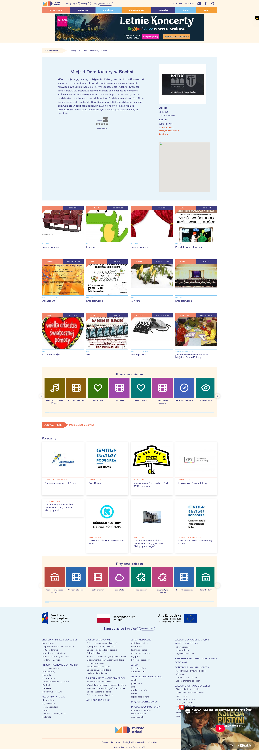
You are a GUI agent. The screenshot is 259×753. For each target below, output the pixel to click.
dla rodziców (136, 10)
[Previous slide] (41, 396)
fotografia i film (138, 671)
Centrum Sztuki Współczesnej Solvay (195, 542)
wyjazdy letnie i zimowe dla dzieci (191, 671)
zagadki (163, 10)
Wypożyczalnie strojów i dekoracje (58, 646)
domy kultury (95, 480)
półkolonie (180, 674)
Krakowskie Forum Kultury (192, 483)
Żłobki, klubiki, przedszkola (147, 676)
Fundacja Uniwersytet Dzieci (60, 483)
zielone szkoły (137, 717)
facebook (163, 134)
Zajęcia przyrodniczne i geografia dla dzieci (106, 656)
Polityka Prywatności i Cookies (140, 742)
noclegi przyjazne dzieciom (188, 681)
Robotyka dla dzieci (96, 653)
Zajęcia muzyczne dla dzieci (99, 681)
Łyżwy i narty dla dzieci (186, 699)
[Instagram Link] (199, 3)
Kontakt (177, 3)
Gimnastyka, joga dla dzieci (188, 689)
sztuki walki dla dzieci (185, 706)
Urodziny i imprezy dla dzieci (59, 639)
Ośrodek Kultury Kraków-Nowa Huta (106, 542)
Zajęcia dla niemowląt (145, 701)
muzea (45, 710)
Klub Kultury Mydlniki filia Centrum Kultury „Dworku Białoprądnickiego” (148, 543)
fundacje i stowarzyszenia (57, 480)
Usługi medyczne (141, 639)
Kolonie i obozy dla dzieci (187, 677)
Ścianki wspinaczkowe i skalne (55, 681)
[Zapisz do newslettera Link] (212, 3)
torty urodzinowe (50, 650)
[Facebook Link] (205, 3)
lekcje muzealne (138, 713)
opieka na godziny (139, 690)
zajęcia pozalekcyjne (82, 424)
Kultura (45, 244)
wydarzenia (55, 10)
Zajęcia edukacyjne (98, 639)
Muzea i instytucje (53, 501)
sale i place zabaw (50, 668)
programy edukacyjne (141, 710)
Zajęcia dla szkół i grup (145, 707)
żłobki (133, 687)
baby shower (48, 643)
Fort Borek (95, 483)
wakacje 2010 (138, 354)
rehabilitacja (136, 646)
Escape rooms (49, 678)
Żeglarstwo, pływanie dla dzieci (190, 692)
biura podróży (48, 671)
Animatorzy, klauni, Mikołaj (54, 653)
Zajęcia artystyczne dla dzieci (105, 678)
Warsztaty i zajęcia (50, 298)
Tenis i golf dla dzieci (185, 702)
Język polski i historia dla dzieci (101, 646)
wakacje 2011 (49, 300)
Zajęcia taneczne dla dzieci (99, 692)
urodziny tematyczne (52, 660)
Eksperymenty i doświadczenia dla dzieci (105, 660)
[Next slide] (217, 396)
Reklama (189, 3)
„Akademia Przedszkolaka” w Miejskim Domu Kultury (191, 356)
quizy (207, 10)
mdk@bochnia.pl (166, 127)
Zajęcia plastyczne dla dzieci (100, 695)
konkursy (82, 10)
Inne (88, 244)
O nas (105, 742)
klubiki (134, 693)
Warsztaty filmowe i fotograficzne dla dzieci (106, 688)
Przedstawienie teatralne (189, 247)
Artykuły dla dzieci (98, 700)
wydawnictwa (48, 703)
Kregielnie (46, 688)
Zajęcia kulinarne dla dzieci (99, 670)
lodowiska (46, 675)
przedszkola (136, 683)
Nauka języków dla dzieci (98, 673)
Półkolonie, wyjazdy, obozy (192, 667)
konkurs (90, 247)
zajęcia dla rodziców (185, 653)
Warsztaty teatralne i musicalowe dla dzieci (106, 685)
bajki (186, 10)
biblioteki (46, 717)
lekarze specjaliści (139, 650)
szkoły (134, 680)
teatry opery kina (50, 707)
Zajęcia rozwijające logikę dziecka (102, 650)
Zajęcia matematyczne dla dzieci (102, 643)
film (88, 354)
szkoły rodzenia (182, 650)
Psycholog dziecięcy (140, 660)
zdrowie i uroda (183, 647)
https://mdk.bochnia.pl (169, 131)
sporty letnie (181, 696)
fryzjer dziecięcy (138, 668)
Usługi (134, 665)
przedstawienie (50, 247)
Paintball (46, 685)
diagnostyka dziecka (140, 653)
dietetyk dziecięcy (139, 643)
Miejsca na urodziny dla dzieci (55, 656)
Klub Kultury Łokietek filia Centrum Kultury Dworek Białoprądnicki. (59, 507)
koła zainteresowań (95, 663)
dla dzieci (108, 10)
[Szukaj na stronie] (86, 3)
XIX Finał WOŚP (51, 354)
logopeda (135, 656)
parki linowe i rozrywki (52, 692)
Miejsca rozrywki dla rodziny (60, 665)
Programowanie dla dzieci (98, 666)
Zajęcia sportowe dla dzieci (192, 686)
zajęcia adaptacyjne (140, 697)
